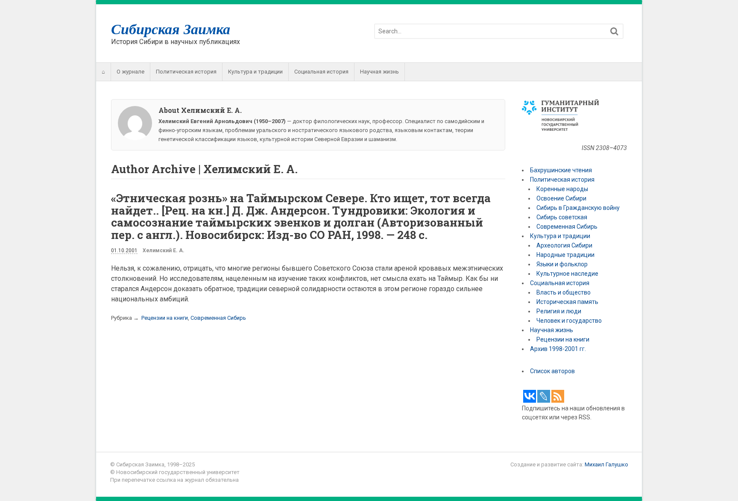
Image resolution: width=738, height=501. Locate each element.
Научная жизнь (379, 71)
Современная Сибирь (218, 318)
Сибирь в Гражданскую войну (578, 207)
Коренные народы (562, 189)
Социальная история (321, 71)
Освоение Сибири (561, 198)
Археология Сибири (564, 245)
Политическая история (186, 71)
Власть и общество (563, 292)
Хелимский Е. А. (163, 250)
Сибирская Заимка (170, 28)
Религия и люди (558, 311)
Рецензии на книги (164, 318)
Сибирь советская (561, 217)
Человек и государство (569, 320)
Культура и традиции (255, 71)
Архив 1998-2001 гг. (558, 348)
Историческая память (567, 301)
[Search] (614, 31)
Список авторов (552, 371)
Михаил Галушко (606, 464)
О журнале (130, 71)
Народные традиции (565, 254)
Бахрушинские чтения (561, 170)
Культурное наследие (567, 273)
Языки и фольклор (562, 264)
